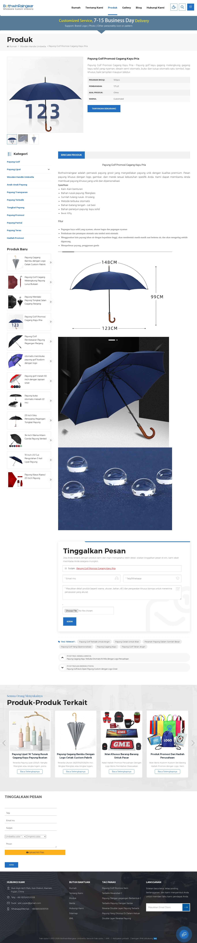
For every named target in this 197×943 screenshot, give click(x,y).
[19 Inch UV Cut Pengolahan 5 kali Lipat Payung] (15, 460)
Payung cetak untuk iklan (127, 642)
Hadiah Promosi (15, 238)
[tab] (71, 155)
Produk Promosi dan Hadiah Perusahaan (140, 756)
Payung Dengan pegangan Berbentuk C (121, 898)
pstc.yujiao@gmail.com (29, 903)
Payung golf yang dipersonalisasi (76, 647)
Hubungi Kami (76, 908)
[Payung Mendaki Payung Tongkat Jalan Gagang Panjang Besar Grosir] (15, 301)
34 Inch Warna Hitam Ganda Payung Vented (35, 437)
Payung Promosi (15, 215)
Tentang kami (94, 7)
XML (71, 918)
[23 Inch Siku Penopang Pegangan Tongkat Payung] (15, 420)
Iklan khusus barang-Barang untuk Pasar (94, 756)
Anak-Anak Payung (17, 184)
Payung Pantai (14, 223)
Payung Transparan (17, 192)
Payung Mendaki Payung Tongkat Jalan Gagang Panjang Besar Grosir (35, 301)
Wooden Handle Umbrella (33, 46)
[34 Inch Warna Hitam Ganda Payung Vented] (15, 440)
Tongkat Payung (15, 207)
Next (193, 743)
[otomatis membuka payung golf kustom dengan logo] (15, 361)
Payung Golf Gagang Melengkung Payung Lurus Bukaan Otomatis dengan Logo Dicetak (35, 281)
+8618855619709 (40, 909)
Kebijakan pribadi (121, 938)
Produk (112, 7)
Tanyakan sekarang (104, 108)
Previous (4, 743)
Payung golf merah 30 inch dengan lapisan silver (36, 379)
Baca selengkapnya (48, 771)
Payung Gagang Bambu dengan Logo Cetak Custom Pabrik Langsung (35, 261)
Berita (72, 903)
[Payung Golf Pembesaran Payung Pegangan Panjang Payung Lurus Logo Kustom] (15, 341)
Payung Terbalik (15, 200)
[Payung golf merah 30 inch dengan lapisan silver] (15, 381)
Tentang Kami (76, 893)
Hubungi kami (155, 7)
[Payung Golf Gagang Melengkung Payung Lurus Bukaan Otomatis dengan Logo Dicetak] (15, 282)
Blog (139, 7)
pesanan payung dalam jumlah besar (162, 642)
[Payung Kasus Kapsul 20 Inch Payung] (15, 479)
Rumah (76, 7)
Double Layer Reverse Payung (116, 918)
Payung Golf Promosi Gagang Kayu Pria (35, 318)
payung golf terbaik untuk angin (94, 642)
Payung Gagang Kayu (106, 647)
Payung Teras (14, 230)
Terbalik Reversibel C (112, 893)
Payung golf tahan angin (133, 647)
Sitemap (73, 913)
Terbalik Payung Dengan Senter (117, 903)
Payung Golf (13, 162)
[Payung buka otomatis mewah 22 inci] (15, 400)
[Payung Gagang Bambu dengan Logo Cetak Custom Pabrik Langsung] (15, 262)
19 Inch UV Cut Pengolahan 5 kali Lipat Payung (33, 458)
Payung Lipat (14, 169)
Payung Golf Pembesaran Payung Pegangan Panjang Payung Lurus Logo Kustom (35, 340)
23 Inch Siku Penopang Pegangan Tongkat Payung (35, 419)
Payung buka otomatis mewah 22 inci (34, 399)
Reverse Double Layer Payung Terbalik (120, 908)
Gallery (126, 7)
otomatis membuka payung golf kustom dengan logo (35, 359)
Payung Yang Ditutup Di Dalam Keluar (121, 913)
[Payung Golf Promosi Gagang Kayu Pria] (15, 321)
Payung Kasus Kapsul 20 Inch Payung (35, 476)
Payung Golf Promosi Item (115, 888)
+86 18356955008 (26, 897)
